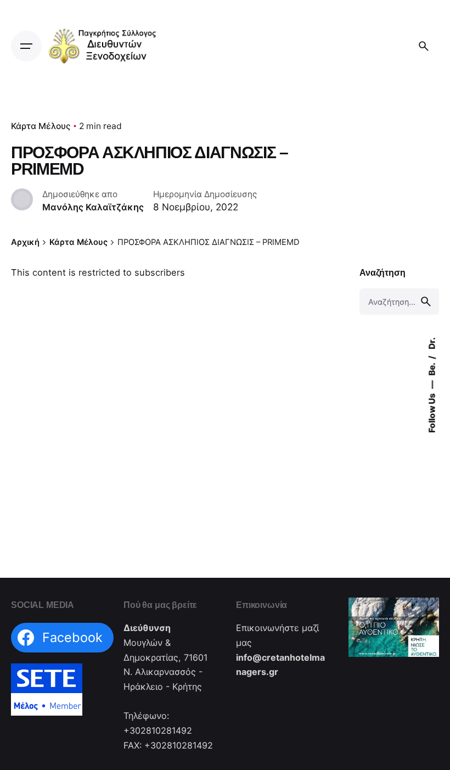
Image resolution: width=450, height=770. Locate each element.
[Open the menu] (26, 46)
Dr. (431, 343)
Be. (431, 368)
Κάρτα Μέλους (41, 126)
